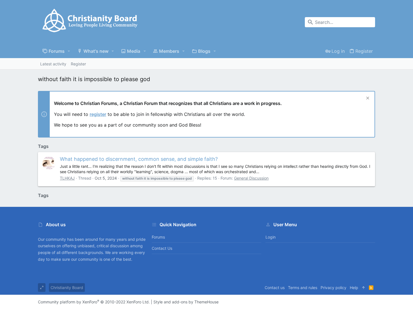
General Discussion (251, 178)
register (98, 114)
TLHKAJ (67, 178)
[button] (69, 51)
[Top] (363, 287)
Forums (158, 237)
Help (354, 287)
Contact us (162, 248)
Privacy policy (333, 287)
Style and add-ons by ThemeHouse (186, 301)
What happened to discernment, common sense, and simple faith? (139, 159)
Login (271, 237)
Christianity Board (67, 287)
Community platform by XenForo (94, 301)
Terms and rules (302, 287)
